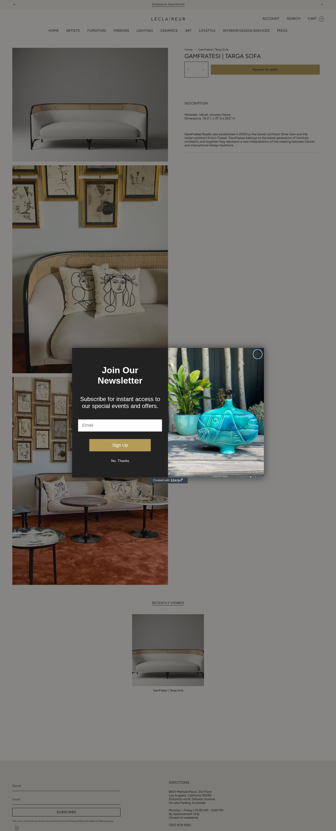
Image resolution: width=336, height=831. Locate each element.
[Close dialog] (257, 354)
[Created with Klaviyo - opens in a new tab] (168, 480)
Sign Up (120, 445)
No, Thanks (120, 461)
